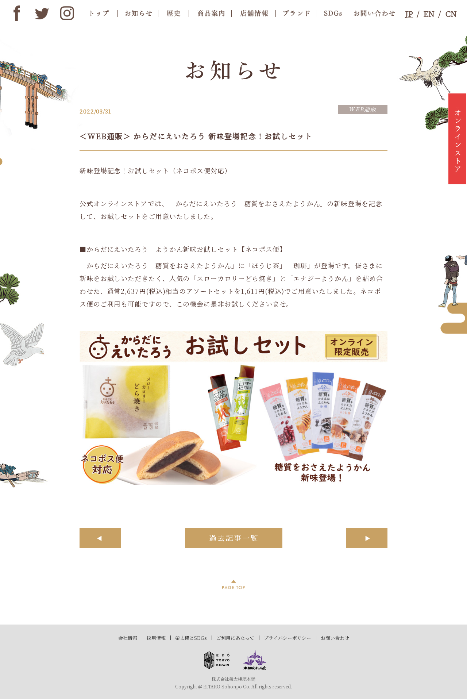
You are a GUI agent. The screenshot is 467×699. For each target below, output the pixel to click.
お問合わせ (372, 13)
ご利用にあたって (235, 637)
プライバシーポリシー (287, 637)
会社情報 (127, 637)
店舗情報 (253, 13)
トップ (99, 13)
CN (451, 13)
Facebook (17, 13)
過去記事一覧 (233, 538)
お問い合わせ (335, 637)
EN (429, 13)
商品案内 (210, 13)
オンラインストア (457, 139)
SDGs (332, 13)
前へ (100, 538)
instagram (67, 13)
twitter (42, 13)
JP (409, 13)
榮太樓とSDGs (191, 637)
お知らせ (137, 13)
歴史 (173, 13)
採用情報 (156, 637)
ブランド (295, 13)
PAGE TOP (233, 584)
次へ (366, 538)
